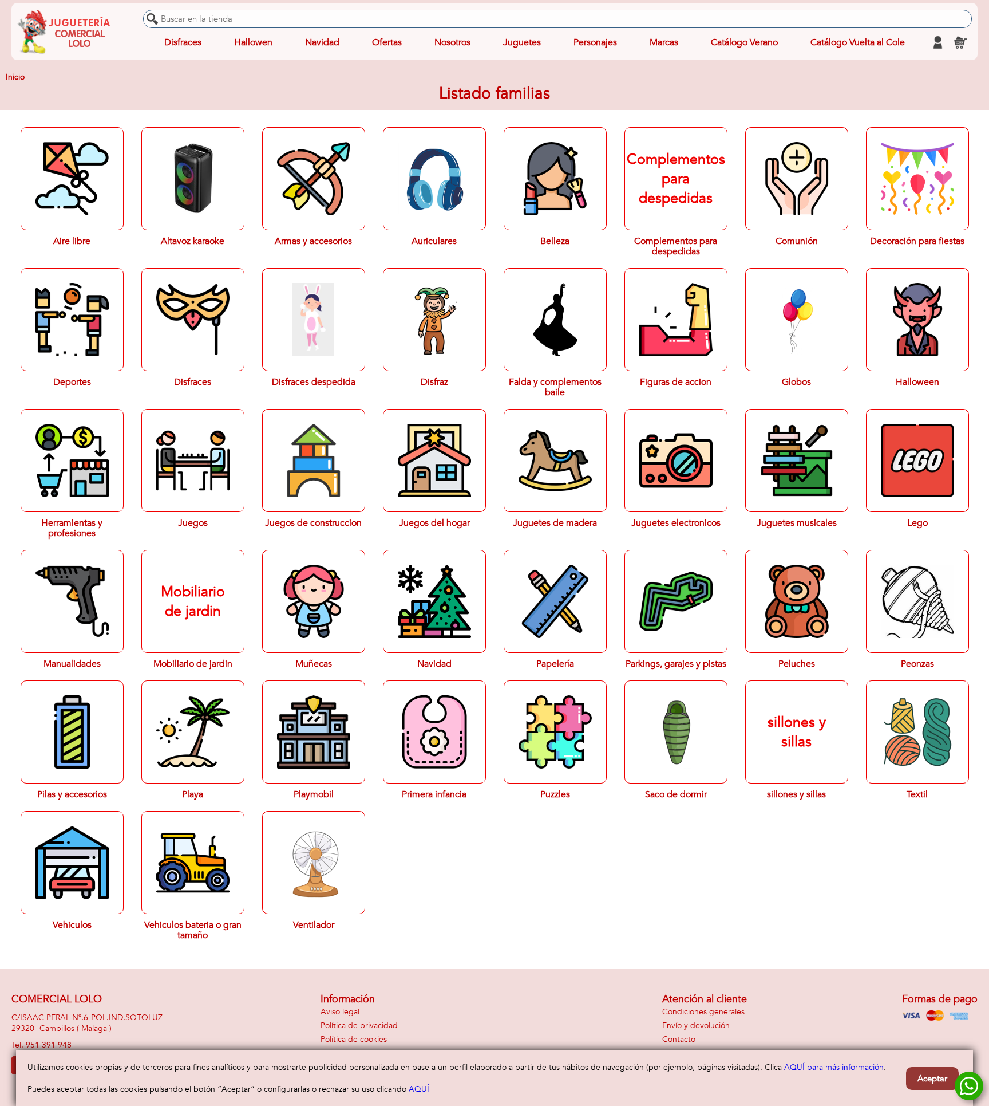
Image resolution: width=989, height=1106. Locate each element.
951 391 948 (49, 1045)
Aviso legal (340, 1011)
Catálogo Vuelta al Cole (857, 42)
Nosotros (452, 42)
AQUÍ (419, 1089)
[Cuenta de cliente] (937, 42)
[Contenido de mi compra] (960, 42)
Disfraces (182, 42)
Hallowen (253, 42)
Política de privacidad (359, 1025)
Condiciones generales (703, 1011)
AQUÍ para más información (834, 1067)
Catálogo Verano (744, 42)
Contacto (678, 1039)
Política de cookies (354, 1039)
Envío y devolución (696, 1025)
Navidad (322, 42)
